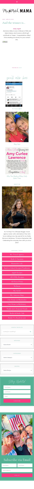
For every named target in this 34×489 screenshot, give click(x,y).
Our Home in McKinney (17, 304)
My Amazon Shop (17, 295)
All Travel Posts (17, 282)
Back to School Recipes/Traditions (17, 268)
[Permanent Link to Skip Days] (17, 141)
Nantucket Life (17, 264)
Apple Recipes (17, 273)
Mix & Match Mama (17, 11)
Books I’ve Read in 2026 (17, 318)
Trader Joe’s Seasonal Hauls (17, 309)
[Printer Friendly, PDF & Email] (5, 42)
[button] (17, 2)
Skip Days (17, 144)
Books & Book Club (17, 313)
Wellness (17, 286)
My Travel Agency (17, 255)
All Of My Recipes (17, 277)
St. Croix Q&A (17, 109)
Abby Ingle (16, 28)
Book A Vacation (17, 259)
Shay (3, 19)
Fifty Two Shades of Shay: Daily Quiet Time (17, 177)
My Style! (17, 291)
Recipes (17, 366)
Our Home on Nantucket (17, 300)
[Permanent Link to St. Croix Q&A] (13, 106)
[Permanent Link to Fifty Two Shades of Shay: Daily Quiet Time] (17, 173)
